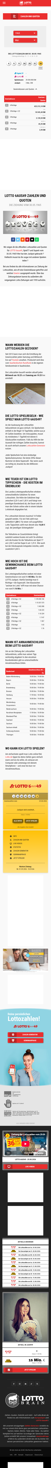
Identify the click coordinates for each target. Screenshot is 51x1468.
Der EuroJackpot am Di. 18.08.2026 (29, 1274)
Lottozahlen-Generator (35, 445)
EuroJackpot (40, 1418)
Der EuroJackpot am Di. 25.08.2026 (29, 1259)
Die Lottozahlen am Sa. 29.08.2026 (29, 1247)
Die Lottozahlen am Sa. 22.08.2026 (29, 1262)
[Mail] (25, 1384)
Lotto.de (8, 757)
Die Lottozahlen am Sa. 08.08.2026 (29, 1285)
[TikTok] (31, 1384)
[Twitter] (37, 1384)
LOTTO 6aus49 (16, 250)
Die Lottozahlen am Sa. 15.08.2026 (29, 1278)
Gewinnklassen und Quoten (23, 89)
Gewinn (17, 273)
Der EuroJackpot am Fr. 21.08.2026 (29, 1266)
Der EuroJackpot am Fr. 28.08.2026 (29, 1251)
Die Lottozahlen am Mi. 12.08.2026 (29, 1281)
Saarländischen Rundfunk (20, 363)
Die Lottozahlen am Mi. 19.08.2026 (29, 1270)
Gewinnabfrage (42, 1436)
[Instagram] (19, 1384)
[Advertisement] (25, 164)
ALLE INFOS (18, 821)
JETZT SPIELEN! (31, 821)
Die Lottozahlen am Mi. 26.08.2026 (29, 1255)
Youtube (15, 360)
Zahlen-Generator (32, 1426)
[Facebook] (14, 1384)
